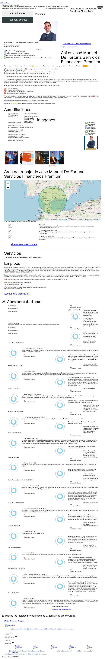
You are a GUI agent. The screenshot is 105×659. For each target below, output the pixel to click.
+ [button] (8, 183)
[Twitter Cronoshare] (51, 629)
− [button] (8, 187)
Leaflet (46, 220)
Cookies (43, 654)
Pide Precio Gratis (14, 621)
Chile (88, 646)
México (71, 646)
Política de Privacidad (34, 654)
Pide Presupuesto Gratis (24, 244)
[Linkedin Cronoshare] (66, 629)
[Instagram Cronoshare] (19, 629)
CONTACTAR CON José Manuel (77, 44)
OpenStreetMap (63, 220)
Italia (34, 646)
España (17, 646)
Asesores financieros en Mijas (61, 609)
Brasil (52, 646)
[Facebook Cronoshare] (35, 629)
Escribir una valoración (16, 293)
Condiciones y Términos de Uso (15, 654)
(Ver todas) (52, 165)
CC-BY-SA (81, 220)
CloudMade (96, 220)
